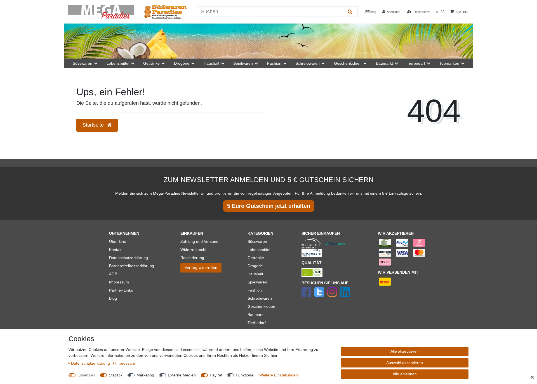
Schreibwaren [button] (307, 63)
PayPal (216, 375)
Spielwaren (257, 282)
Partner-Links (121, 290)
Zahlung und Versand (199, 241)
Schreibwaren (260, 298)
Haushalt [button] (211, 63)
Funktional (245, 375)
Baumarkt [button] (384, 63)
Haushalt (255, 274)
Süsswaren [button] (82, 63)
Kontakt (116, 249)
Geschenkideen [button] (348, 63)
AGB (113, 274)
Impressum (119, 282)
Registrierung (192, 257)
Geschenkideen (261, 306)
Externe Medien (182, 375)
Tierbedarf (257, 322)
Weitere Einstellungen (278, 375)
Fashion (255, 290)
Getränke (256, 257)
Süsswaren (257, 241)
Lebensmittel (259, 249)
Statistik (116, 375)
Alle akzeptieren (404, 351)
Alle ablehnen (405, 374)
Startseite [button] (94, 125)
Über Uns (117, 241)
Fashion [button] (274, 63)
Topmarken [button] (449, 63)
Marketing (145, 375)
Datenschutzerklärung (128, 257)
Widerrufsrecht (193, 249)
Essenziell (86, 375)
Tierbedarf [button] (416, 63)
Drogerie (255, 266)
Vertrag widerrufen (201, 267)
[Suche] (350, 12)
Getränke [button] (151, 63)
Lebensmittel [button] (118, 63)
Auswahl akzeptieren (404, 362)
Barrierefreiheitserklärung (131, 266)
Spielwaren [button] (243, 63)
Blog (372, 11)
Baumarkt (256, 314)
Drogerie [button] (181, 63)
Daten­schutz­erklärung (91, 363)
